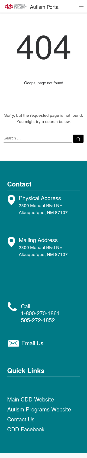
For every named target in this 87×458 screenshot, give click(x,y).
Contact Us (21, 419)
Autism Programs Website (39, 409)
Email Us (32, 343)
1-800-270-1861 (40, 313)
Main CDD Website (30, 399)
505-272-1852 (38, 320)
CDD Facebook (26, 429)
